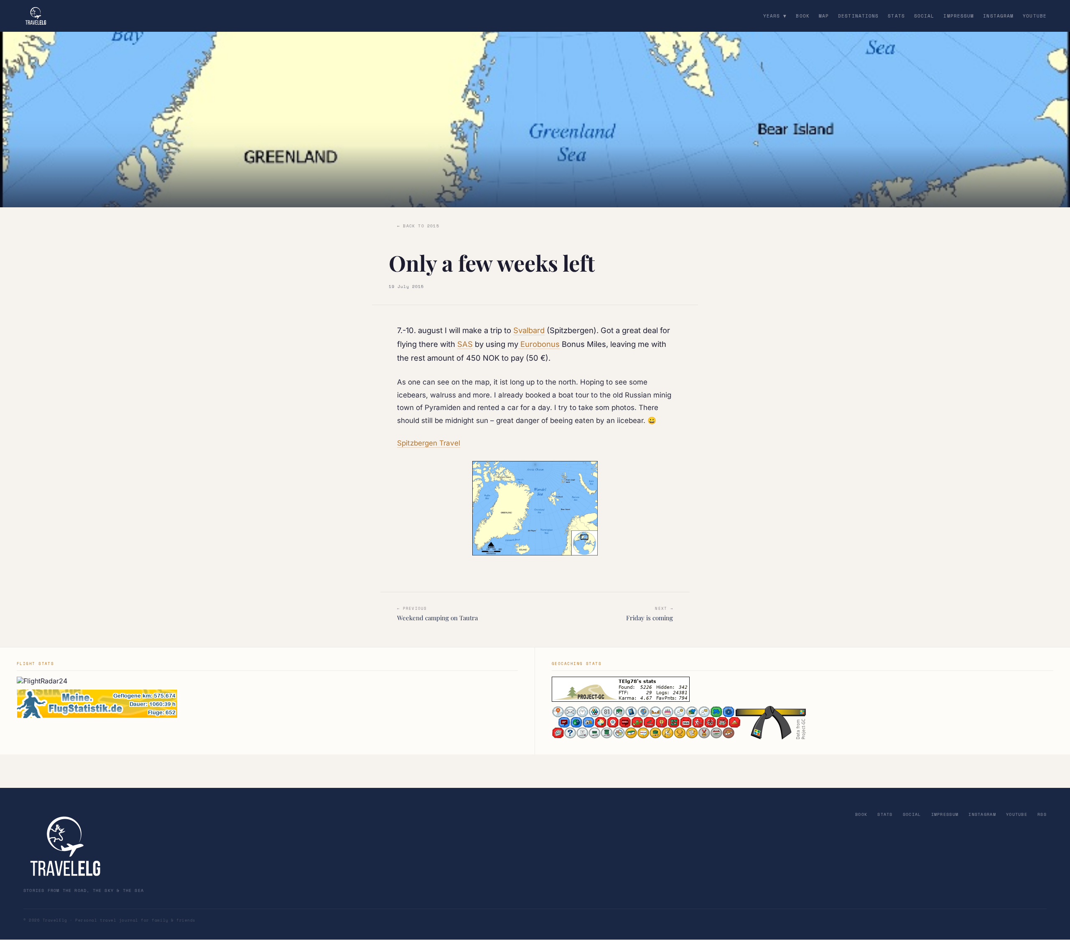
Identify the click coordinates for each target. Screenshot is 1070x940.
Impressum (958, 16)
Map (824, 16)
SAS (465, 344)
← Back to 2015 (418, 226)
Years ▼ (775, 16)
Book (802, 16)
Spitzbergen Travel (428, 443)
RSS (1042, 814)
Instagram (998, 16)
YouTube (1035, 16)
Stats (896, 16)
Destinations (858, 16)
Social (924, 16)
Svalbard (529, 330)
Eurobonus (539, 344)
